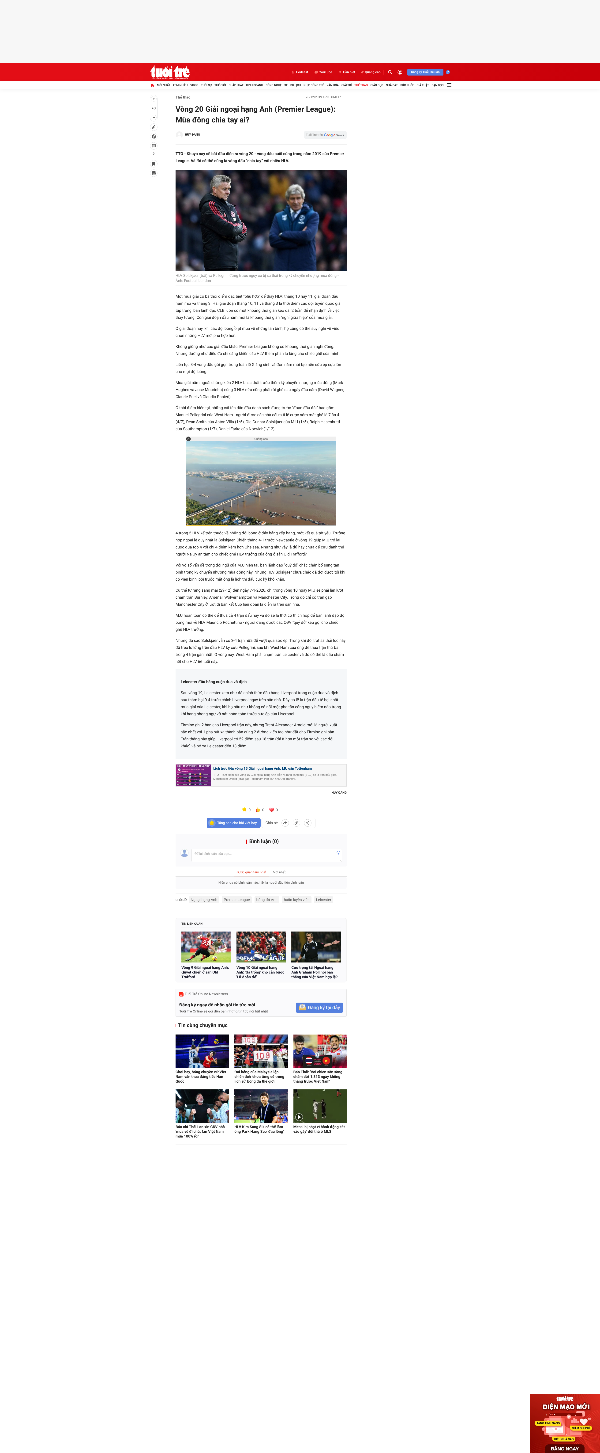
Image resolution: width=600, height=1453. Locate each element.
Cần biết (349, 72)
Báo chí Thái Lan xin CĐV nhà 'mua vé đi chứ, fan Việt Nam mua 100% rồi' (200, 1131)
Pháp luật (236, 85)
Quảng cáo (373, 72)
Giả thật (422, 85)
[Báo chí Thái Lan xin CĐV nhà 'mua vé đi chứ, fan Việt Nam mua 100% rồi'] (202, 1106)
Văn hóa (333, 85)
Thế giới (220, 85)
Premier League (237, 900)
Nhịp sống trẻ (314, 85)
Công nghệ (274, 85)
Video (194, 85)
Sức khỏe (407, 85)
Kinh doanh (254, 85)
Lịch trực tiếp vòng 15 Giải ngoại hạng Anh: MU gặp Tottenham (262, 768)
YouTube (325, 72)
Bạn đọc (438, 85)
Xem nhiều (180, 85)
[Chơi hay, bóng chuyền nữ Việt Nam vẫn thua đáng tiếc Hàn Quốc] (202, 1051)
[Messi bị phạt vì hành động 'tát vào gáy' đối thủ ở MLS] (320, 1106)
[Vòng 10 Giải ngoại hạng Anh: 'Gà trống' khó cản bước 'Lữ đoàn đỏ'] (261, 947)
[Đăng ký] (319, 1008)
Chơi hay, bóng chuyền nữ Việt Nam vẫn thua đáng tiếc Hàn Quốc (201, 1077)
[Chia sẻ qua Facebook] (285, 823)
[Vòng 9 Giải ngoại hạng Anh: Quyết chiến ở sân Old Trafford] (206, 947)
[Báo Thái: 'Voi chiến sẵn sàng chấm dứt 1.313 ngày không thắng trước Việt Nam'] (320, 1051)
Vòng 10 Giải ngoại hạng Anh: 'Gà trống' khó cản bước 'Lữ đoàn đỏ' (260, 972)
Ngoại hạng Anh (204, 900)
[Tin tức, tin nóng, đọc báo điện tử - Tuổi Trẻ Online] (170, 72)
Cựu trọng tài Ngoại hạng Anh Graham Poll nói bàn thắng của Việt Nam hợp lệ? (314, 972)
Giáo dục (377, 85)
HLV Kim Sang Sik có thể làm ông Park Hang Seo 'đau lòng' (259, 1129)
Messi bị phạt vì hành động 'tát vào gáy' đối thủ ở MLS (319, 1129)
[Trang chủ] (152, 85)
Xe (286, 85)
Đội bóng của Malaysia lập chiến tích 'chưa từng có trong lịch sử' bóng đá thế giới (259, 1077)
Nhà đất (392, 85)
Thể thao (361, 85)
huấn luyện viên (297, 900)
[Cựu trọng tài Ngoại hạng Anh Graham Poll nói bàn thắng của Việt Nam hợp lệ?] (316, 947)
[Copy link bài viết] (296, 823)
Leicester (323, 900)
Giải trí (346, 85)
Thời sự (206, 85)
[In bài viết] (154, 173)
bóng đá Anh (267, 900)
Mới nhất (163, 85)
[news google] (325, 135)
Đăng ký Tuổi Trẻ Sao (425, 72)
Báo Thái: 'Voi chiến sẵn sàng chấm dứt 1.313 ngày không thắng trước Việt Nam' (317, 1077)
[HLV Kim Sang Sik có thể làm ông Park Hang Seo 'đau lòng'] (261, 1106)
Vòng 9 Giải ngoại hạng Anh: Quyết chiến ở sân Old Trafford (205, 972)
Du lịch (295, 85)
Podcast (302, 72)
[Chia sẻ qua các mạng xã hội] (307, 823)
